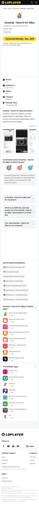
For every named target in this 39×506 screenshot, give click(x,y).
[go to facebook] (4, 446)
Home (5, 8)
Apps (10, 8)
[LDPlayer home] (11, 2)
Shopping (16, 8)
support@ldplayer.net (27, 497)
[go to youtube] (8, 446)
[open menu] (36, 2)
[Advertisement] (19, 62)
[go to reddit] (13, 446)
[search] (32, 2)
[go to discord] (18, 446)
